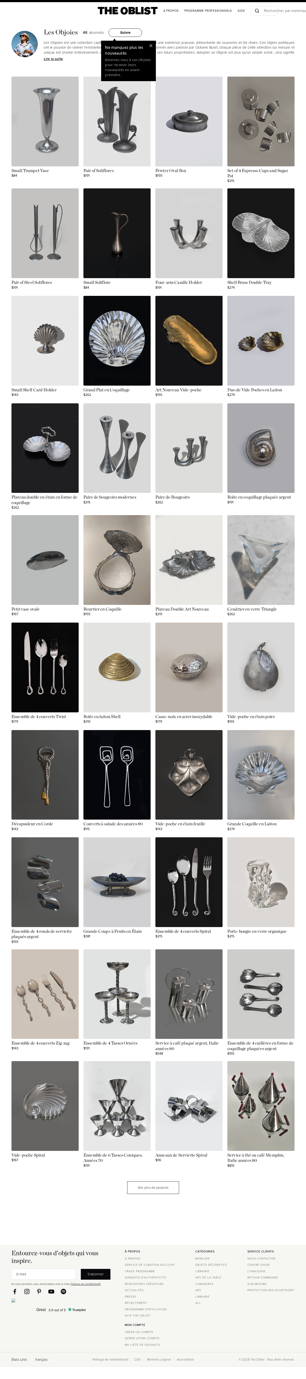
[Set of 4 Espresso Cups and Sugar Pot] (261, 121)
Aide (241, 11)
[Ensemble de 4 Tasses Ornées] (117, 994)
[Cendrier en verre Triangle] (261, 560)
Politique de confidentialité (86, 1284)
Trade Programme (140, 1271)
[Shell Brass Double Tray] (261, 233)
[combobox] (264, 11)
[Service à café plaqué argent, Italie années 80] (189, 994)
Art (198, 1290)
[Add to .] (71, 84)
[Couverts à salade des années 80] (117, 775)
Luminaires (204, 1284)
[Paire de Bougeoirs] (189, 448)
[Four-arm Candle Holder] (189, 233)
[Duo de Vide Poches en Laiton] (261, 341)
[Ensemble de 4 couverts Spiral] (189, 882)
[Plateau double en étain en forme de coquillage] (45, 448)
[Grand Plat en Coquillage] (117, 341)
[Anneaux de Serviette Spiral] (189, 1106)
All (198, 1303)
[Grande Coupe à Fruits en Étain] (117, 882)
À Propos (171, 11)
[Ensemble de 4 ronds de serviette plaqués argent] (45, 882)
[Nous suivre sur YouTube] (51, 1291)
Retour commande (262, 1277)
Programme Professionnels (208, 11)
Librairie (202, 1271)
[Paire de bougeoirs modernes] (117, 448)
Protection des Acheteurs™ (271, 1290)
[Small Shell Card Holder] (45, 341)
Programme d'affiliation (146, 1309)
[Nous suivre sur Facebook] (14, 1291)
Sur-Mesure (257, 1284)
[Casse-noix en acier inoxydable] (189, 667)
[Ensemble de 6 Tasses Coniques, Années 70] (117, 1106)
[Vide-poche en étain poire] (261, 667)
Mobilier (202, 1258)
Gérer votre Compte (142, 1338)
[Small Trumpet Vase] (45, 121)
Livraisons (256, 1271)
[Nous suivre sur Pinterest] (39, 1291)
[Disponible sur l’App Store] (34, 1301)
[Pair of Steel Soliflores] (45, 233)
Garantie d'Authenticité (145, 1277)
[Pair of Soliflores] (117, 121)
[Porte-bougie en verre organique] (261, 882)
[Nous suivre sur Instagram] (27, 1291)
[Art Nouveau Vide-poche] (189, 341)
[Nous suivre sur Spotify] (63, 1291)
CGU (137, 1359)
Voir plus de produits (153, 1187)
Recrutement (136, 1303)
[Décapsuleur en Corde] (45, 775)
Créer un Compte (139, 1332)
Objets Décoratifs (211, 1265)
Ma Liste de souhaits (142, 1345)
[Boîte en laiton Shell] (117, 667)
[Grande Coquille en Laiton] (261, 775)
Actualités (134, 1290)
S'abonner (95, 1274)
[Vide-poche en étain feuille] (189, 775)
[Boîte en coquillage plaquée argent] (261, 448)
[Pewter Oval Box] (189, 121)
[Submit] (256, 11)
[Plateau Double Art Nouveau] (189, 560)
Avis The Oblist (137, 1315)
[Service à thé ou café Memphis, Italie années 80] (261, 1106)
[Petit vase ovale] (45, 560)
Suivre (125, 32)
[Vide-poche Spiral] (45, 1106)
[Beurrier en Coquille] (117, 560)
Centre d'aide (258, 1265)
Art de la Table (208, 1277)
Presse (130, 1297)
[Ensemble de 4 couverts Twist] (45, 667)
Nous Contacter (261, 1258)
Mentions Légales (159, 1359)
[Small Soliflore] (117, 233)
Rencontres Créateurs (144, 1284)
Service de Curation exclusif (150, 1265)
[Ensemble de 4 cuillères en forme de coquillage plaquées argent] (261, 994)
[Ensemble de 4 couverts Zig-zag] (45, 994)
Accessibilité (185, 1359)
